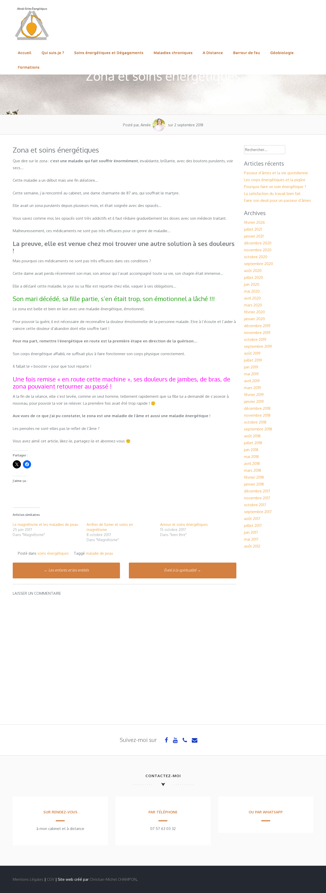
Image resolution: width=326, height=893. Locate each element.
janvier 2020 (254, 318)
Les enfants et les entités (66, 570)
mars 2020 (253, 305)
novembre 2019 (257, 332)
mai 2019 (251, 373)
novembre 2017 (257, 497)
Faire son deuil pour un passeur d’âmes (277, 200)
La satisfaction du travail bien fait (272, 193)
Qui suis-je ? (53, 52)
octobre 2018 (255, 422)
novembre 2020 (257, 249)
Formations (28, 67)
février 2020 (254, 311)
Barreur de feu (246, 52)
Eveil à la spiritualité (182, 570)
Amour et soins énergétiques (184, 524)
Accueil (24, 52)
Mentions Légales (28, 879)
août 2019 (252, 353)
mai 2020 (252, 291)
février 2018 (254, 477)
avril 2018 (252, 463)
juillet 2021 (253, 229)
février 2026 (254, 222)
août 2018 (252, 435)
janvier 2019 (254, 401)
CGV (50, 879)
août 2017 (252, 518)
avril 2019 (252, 380)
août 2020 (253, 270)
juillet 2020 (253, 277)
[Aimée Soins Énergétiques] (32, 42)
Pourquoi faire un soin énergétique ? (275, 186)
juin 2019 (251, 367)
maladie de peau (99, 553)
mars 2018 (252, 470)
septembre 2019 (258, 346)
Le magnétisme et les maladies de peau (45, 524)
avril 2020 (252, 298)
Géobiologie (282, 52)
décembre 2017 (257, 491)
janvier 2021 (254, 236)
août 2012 (252, 546)
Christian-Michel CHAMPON (113, 879)
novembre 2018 (257, 415)
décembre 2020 (257, 243)
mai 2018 (251, 456)
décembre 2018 (257, 408)
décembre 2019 (257, 325)
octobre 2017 (255, 504)
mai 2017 (251, 539)
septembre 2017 (258, 511)
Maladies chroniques (173, 52)
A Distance (213, 52)
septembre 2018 (258, 429)
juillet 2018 (253, 442)
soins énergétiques (53, 553)
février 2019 (254, 394)
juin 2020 (251, 284)
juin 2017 (251, 532)
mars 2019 (252, 387)
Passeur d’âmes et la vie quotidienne (276, 172)
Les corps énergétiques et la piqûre (274, 179)
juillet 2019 (253, 360)
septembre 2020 (258, 263)
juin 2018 (251, 449)
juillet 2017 (253, 525)
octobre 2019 (255, 339)
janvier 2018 (254, 484)
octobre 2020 (255, 256)
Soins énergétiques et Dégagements (108, 52)
